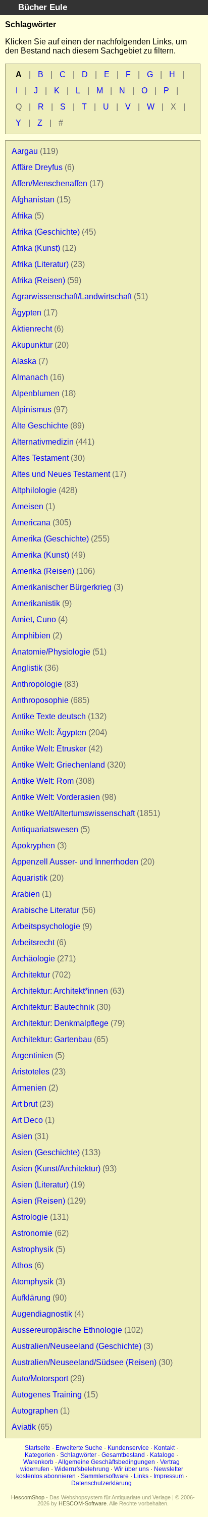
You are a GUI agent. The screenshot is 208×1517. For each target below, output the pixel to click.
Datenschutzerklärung (101, 1483)
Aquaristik (29, 878)
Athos (22, 1265)
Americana (31, 522)
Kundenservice (128, 1447)
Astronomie (32, 1233)
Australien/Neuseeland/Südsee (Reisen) (84, 1362)
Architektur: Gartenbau (52, 1039)
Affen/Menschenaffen (49, 183)
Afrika (22, 215)
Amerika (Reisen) (43, 571)
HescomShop (27, 1497)
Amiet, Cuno (34, 619)
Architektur (31, 974)
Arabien (26, 894)
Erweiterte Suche (79, 1447)
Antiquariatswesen (45, 829)
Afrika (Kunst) (36, 248)
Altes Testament (40, 458)
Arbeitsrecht (33, 942)
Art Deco (27, 1120)
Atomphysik (33, 1281)
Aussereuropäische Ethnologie (67, 1330)
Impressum (168, 1476)
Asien (22, 1136)
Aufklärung (31, 1297)
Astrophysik (33, 1249)
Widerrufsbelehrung (82, 1469)
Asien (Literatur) (40, 1184)
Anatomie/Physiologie (51, 651)
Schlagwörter (78, 1454)
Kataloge (162, 1454)
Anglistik (27, 668)
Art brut (24, 1104)
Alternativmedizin (43, 442)
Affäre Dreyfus (37, 167)
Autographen (35, 1410)
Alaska (24, 361)
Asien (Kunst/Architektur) (56, 1168)
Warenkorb (38, 1462)
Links (141, 1476)
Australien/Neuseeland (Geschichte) (76, 1346)
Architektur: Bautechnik (53, 1007)
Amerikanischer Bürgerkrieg (62, 587)
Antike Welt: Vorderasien (56, 797)
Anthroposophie (40, 700)
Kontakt (164, 1447)
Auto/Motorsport (40, 1378)
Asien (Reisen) (38, 1201)
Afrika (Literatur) (40, 264)
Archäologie (33, 958)
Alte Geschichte (40, 425)
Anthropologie (37, 684)
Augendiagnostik (42, 1314)
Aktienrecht (32, 328)
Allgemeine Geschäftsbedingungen (106, 1462)
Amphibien (31, 635)
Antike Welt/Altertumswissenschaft (73, 813)
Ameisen (27, 506)
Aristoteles (30, 1071)
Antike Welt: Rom (43, 781)
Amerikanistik (36, 603)
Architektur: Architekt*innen (60, 991)
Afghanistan (33, 199)
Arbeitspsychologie (46, 926)
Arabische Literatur (45, 910)
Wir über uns (131, 1469)
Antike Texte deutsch (49, 716)
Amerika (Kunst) (40, 555)
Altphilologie (34, 490)
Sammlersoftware (105, 1476)
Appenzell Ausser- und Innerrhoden (75, 861)
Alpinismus (31, 409)
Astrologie (30, 1217)
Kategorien (40, 1454)
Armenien (29, 1087)
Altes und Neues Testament (61, 474)
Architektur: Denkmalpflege (60, 1023)
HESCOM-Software (83, 1503)
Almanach (30, 377)
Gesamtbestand (123, 1454)
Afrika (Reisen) (38, 280)
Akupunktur (32, 345)
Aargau (25, 151)
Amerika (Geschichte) (50, 538)
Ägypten (26, 312)
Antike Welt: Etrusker (49, 748)
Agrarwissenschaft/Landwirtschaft (72, 296)
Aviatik (24, 1427)
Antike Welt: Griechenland (58, 765)
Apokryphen (33, 845)
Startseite (37, 1447)
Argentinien (32, 1055)
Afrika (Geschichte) (46, 232)
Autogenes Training (47, 1394)
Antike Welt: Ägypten (49, 732)
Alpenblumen (36, 393)
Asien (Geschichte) (46, 1152)
